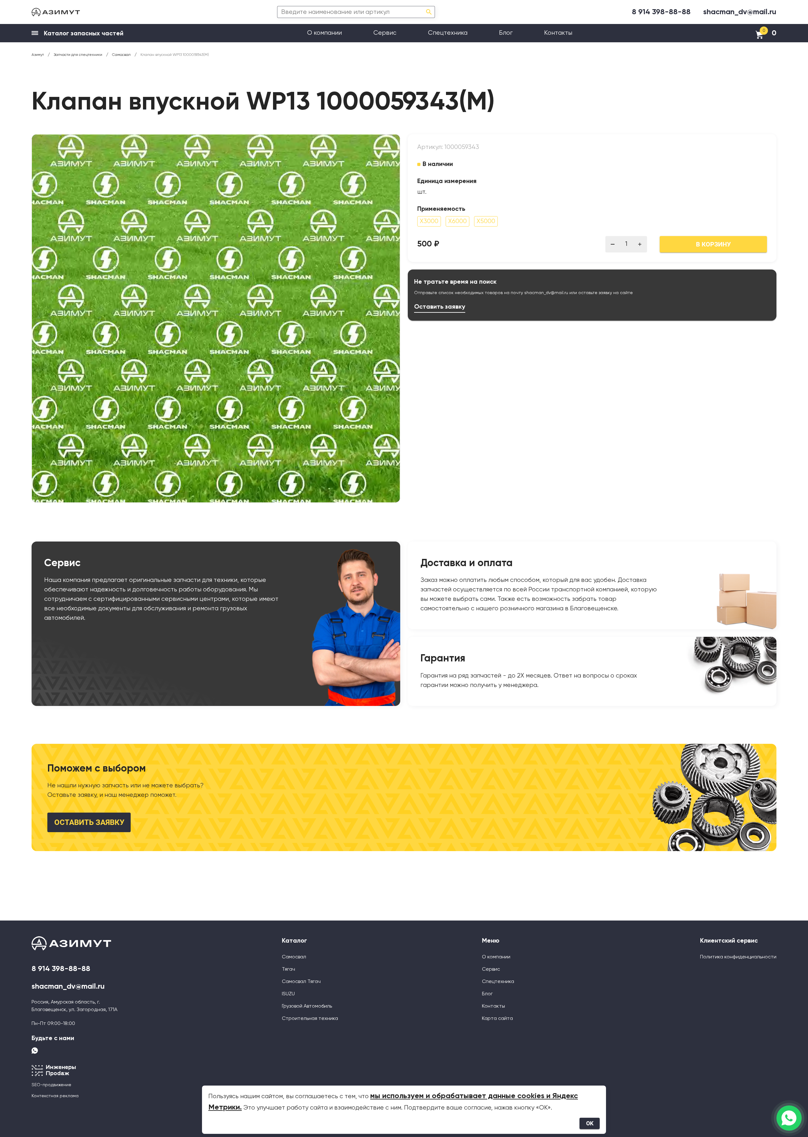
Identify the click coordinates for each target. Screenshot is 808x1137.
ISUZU (288, 994)
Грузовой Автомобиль (307, 1006)
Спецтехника (447, 33)
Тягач (288, 969)
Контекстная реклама (55, 1096)
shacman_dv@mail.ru (739, 12)
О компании (324, 33)
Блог (506, 33)
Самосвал (294, 957)
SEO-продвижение (51, 1085)
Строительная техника (310, 1018)
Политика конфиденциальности (738, 957)
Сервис (384, 33)
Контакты (558, 33)
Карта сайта (497, 1018)
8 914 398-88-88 (661, 12)
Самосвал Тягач (301, 981)
